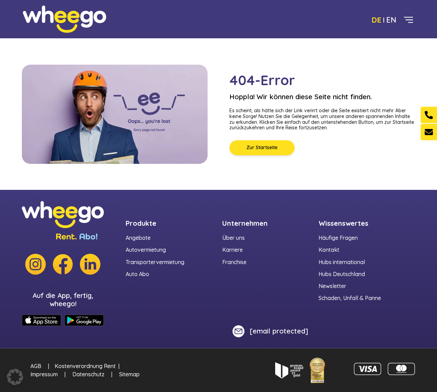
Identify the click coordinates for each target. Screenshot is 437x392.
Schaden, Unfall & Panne (350, 298)
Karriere (232, 249)
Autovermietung (146, 249)
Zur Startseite (262, 147)
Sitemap (129, 374)
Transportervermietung (155, 262)
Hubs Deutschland (342, 274)
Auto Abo (137, 274)
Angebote (138, 237)
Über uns (233, 237)
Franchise (234, 262)
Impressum (44, 374)
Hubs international (342, 262)
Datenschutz (88, 374)
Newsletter (332, 286)
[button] (15, 377)
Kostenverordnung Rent (85, 366)
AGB (35, 366)
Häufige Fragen (338, 237)
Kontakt (329, 249)
